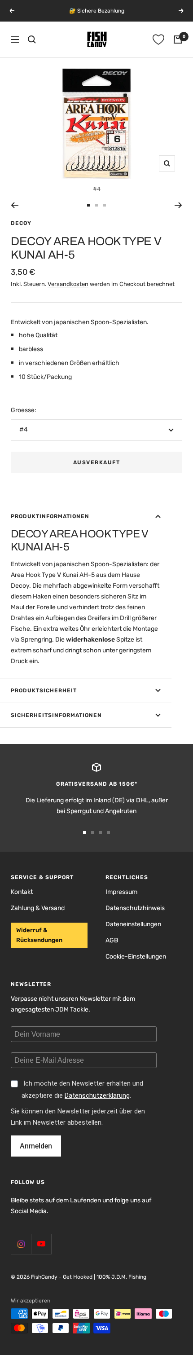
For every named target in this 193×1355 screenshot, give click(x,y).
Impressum (121, 892)
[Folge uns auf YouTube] (41, 1244)
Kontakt (22, 892)
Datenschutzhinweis (135, 908)
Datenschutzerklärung (97, 1096)
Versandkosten (68, 284)
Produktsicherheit (44, 690)
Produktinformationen (50, 516)
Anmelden (36, 1146)
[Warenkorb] (177, 39)
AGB (111, 940)
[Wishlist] (158, 39)
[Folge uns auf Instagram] (21, 1244)
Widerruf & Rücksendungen (39, 935)
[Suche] (32, 39)
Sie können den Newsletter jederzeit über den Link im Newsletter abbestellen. (78, 1117)
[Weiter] (178, 205)
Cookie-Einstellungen (135, 956)
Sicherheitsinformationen (56, 715)
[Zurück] (14, 205)
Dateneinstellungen (133, 924)
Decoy (21, 223)
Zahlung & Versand (38, 908)
